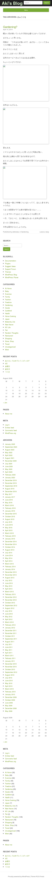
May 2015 (8, 527)
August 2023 (9, 449)
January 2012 (10, 627)
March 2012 (9, 622)
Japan (7, 319)
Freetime (8, 302)
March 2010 (9, 689)
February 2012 (10, 625)
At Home (8, 288)
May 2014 (8, 558)
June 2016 (9, 500)
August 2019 (9, 488)
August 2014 (9, 550)
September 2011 (11, 639)
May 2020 (8, 469)
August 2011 (9, 641)
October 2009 (10, 700)
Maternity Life (10, 322)
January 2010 (10, 694)
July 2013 (8, 580)
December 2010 (11, 664)
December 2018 (11, 491)
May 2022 (8, 452)
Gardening (25, 232)
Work (7, 349)
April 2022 (8, 455)
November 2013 (11, 575)
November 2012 (11, 600)
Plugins (7, 263)
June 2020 (9, 466)
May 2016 (8, 502)
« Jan (5, 402)
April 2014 (8, 561)
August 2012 (9, 608)
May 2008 (8, 711)
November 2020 (11, 461)
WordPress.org (10, 433)
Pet (6, 330)
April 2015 (8, 530)
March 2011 (9, 655)
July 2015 (8, 522)
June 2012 (9, 614)
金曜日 (7, 366)
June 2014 (9, 555)
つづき (7, 372)
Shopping (8, 338)
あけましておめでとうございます (17, 360)
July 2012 (8, 611)
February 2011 (10, 658)
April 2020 (8, 472)
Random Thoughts (11, 333)
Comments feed (11, 430)
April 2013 (8, 589)
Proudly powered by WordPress (19, 876)
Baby (7, 291)
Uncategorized (10, 347)
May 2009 (8, 705)
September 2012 (11, 605)
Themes (8, 272)
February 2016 (10, 508)
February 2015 (10, 536)
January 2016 (10, 511)
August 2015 (9, 519)
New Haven (9, 324)
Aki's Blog (12, 3)
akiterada (15, 232)
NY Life (7, 327)
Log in (7, 425)
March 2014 (9, 563)
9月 (6, 363)
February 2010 (10, 691)
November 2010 (11, 666)
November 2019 (11, 483)
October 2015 (10, 516)
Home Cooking (10, 316)
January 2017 (10, 497)
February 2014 (10, 566)
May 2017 (8, 494)
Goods (7, 308)
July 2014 (8, 552)
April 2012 (8, 619)
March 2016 (9, 505)
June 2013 (9, 583)
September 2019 (11, 486)
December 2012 (11, 597)
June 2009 (9, 703)
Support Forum (10, 269)
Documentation (10, 260)
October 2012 (10, 602)
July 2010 (8, 677)
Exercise (8, 294)
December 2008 (11, 708)
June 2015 (9, 525)
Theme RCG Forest (37, 876)
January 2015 (10, 538)
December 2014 (11, 541)
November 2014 (11, 544)
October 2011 (10, 636)
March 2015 (9, 533)
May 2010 (8, 683)
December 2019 (11, 480)
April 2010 (8, 686)
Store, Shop (9, 341)
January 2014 (10, 569)
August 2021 (9, 458)
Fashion (8, 299)
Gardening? (10, 27)
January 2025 (10, 444)
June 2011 (9, 647)
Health (7, 313)
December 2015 (11, 513)
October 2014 (10, 547)
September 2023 (11, 447)
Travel (7, 344)
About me (8, 413)
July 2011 (8, 644)
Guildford (8, 310)
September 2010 (11, 672)
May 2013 (8, 586)
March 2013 (9, 591)
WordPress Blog (11, 274)
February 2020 (10, 474)
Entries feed (9, 427)
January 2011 (10, 661)
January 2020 (10, 477)
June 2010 (9, 680)
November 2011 (11, 633)
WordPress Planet (11, 277)
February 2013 (10, 594)
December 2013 (11, 572)
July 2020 (8, 463)
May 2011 (8, 650)
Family (7, 297)
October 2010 (10, 669)
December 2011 (11, 630)
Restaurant (9, 335)
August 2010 (9, 675)
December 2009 (11, 697)
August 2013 (9, 577)
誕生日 (7, 369)
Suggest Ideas (10, 266)
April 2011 (8, 652)
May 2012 (8, 616)
